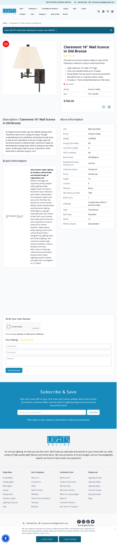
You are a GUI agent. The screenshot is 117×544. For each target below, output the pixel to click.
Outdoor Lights (9, 498)
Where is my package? (69, 494)
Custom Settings (70, 539)
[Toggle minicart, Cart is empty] (112, 11)
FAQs (33, 486)
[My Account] (103, 11)
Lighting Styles (94, 482)
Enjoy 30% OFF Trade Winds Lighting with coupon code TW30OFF (30, 30)
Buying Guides (94, 494)
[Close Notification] (111, 30)
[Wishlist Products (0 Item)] (108, 11)
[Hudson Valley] (15, 216)
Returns (63, 498)
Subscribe (93, 412)
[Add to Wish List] (103, 107)
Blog (90, 498)
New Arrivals (55, 14)
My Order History (67, 490)
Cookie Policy (44, 533)
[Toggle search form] (99, 11)
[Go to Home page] (9, 11)
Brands (65, 14)
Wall (74, 9)
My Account (65, 477)
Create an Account (68, 482)
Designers (42, 14)
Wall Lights (7, 486)
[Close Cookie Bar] (114, 529)
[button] (5, 538)
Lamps (83, 9)
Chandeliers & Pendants (50, 9)
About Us (35, 477)
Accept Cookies (47, 539)
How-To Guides (94, 490)
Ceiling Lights (8, 482)
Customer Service (67, 502)
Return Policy (37, 490)
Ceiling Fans (32, 9)
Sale (32, 14)
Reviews (34, 506)
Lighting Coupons (10, 502)
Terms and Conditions (40, 498)
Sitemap (34, 502)
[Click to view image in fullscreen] (29, 67)
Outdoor (22, 14)
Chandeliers (8, 477)
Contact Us (36, 482)
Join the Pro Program (69, 506)
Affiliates (35, 494)
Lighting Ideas (94, 486)
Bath (21, 9)
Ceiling (65, 9)
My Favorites (65, 486)
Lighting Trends (95, 477)
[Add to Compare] (109, 107)
